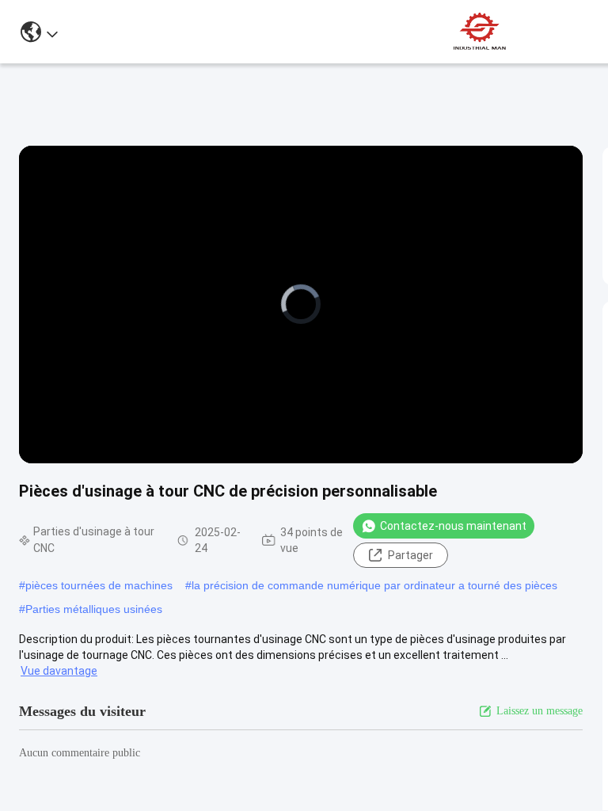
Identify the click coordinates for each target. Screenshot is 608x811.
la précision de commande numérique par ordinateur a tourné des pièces (374, 585)
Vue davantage (59, 670)
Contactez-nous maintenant (453, 526)
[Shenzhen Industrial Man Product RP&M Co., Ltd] (481, 31)
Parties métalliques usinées (93, 609)
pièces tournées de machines (99, 585)
